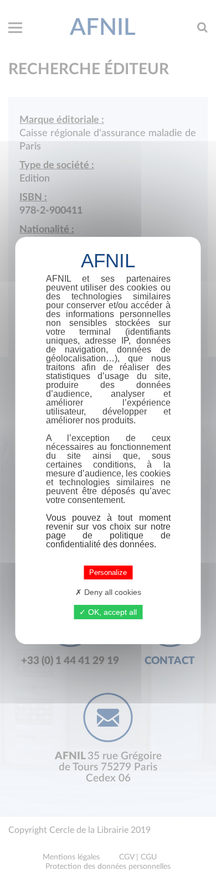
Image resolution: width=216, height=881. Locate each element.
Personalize (108, 572)
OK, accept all (111, 612)
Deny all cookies (111, 592)
